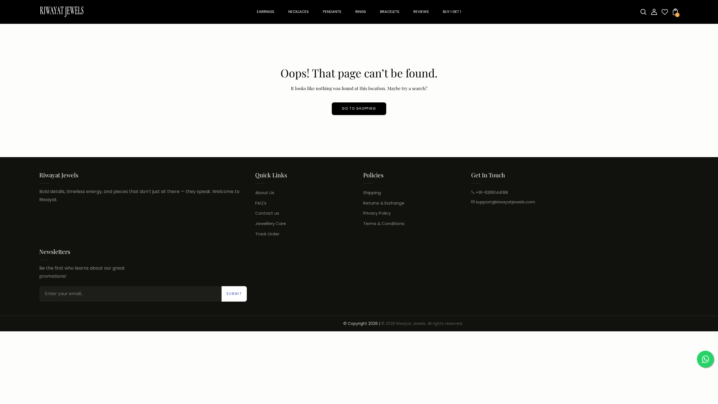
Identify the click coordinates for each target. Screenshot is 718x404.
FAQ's (260, 203)
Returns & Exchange (383, 203)
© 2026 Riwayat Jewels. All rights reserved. (422, 323)
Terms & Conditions (383, 223)
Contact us (267, 213)
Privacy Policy (377, 213)
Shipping (372, 193)
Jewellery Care (270, 223)
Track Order (267, 234)
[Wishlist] (664, 13)
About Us (264, 193)
